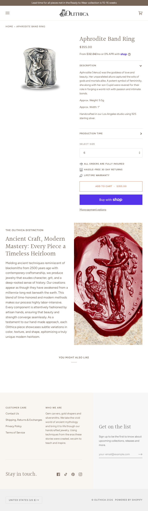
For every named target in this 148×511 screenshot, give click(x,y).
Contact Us (12, 413)
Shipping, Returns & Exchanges (24, 419)
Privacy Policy (14, 426)
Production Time (91, 133)
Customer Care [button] (16, 407)
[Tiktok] (65, 474)
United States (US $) (22, 500)
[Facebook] (58, 474)
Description (88, 65)
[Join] (137, 454)
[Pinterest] (73, 474)
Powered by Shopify (128, 500)
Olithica (100, 500)
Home (9, 26)
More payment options (93, 209)
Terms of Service (15, 432)
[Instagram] (80, 474)
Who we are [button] (53, 407)
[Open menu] (11, 13)
